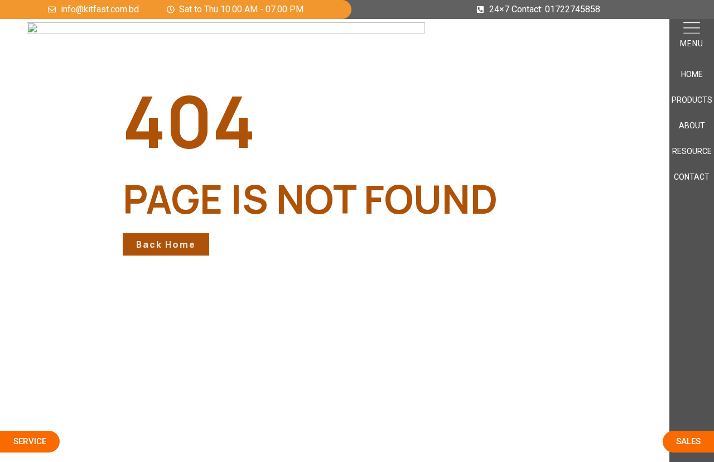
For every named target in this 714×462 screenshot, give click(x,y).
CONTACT (692, 176)
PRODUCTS (692, 99)
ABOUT (692, 125)
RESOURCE (692, 151)
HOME (692, 74)
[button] (692, 29)
